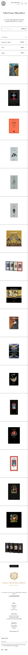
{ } (14, 596)
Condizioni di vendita (14, 617)
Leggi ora (16, 645)
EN (18, 631)
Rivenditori (14, 605)
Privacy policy (14, 625)
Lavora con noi (14, 609)
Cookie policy (14, 626)
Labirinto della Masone (14, 616)
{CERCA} (23, 28)
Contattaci (14, 606)
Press (14, 608)
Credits (14, 628)
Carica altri (14, 566)
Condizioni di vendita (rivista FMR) (14, 619)
